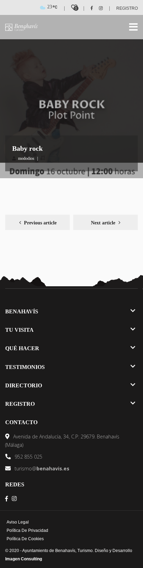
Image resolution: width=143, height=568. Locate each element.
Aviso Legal (18, 522)
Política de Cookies (25, 538)
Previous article (40, 222)
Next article (103, 222)
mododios (26, 158)
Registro (127, 8)
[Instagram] (98, 8)
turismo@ (41, 468)
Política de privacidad (27, 530)
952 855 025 (27, 456)
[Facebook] (89, 8)
